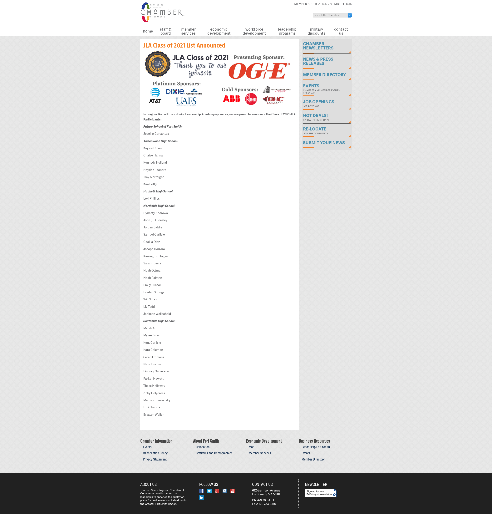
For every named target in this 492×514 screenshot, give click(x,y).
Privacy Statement (155, 459)
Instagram (225, 491)
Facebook (201, 491)
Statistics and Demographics (214, 453)
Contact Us (341, 31)
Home (148, 31)
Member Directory (313, 459)
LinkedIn (201, 497)
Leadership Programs (287, 31)
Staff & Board (165, 31)
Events (147, 447)
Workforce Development (254, 31)
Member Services (188, 31)
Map (251, 447)
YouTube (232, 491)
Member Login (341, 4)
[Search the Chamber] (350, 15)
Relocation (202, 447)
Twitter (209, 491)
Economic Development (219, 31)
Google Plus (217, 491)
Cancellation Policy (155, 453)
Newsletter (316, 484)
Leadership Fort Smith (316, 447)
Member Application (310, 4)
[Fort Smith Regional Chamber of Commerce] (162, 22)
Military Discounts (316, 31)
